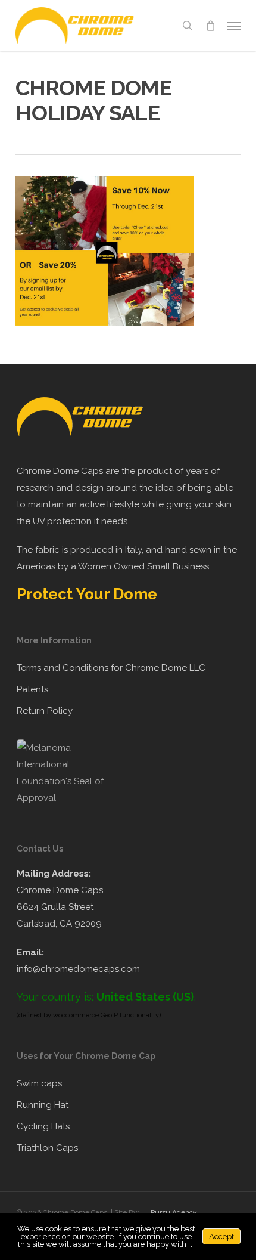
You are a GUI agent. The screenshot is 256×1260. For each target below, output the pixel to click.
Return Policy (45, 710)
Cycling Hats (43, 1126)
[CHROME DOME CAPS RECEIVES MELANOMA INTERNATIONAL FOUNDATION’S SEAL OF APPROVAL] (67, 797)
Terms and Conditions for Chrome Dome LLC (111, 667)
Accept (221, 1236)
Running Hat (42, 1105)
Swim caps (39, 1083)
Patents (32, 689)
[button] (234, 26)
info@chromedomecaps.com (78, 969)
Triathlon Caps (47, 1148)
